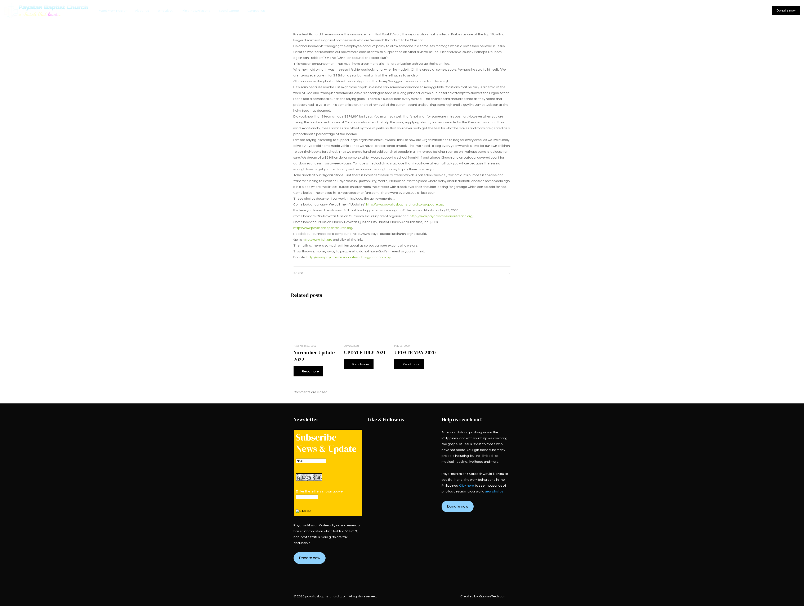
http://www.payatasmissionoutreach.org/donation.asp (349, 257)
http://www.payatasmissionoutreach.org (441, 216)
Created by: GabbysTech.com (483, 596)
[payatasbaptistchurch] (46, 10)
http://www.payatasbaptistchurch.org (322, 228)
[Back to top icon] (784, 597)
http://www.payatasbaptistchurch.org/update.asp (405, 204)
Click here (466, 485)
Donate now (786, 10)
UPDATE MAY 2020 (415, 352)
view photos (493, 491)
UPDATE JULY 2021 (364, 352)
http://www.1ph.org (318, 239)
